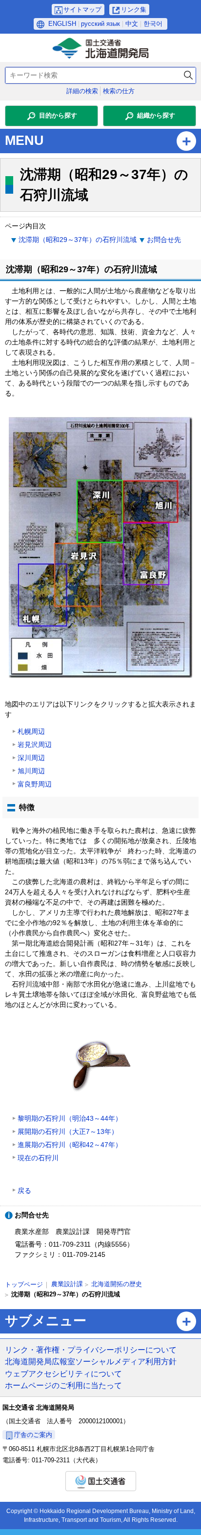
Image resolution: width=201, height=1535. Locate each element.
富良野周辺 (35, 784)
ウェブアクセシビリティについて (63, 1373)
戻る (24, 1190)
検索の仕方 (119, 91)
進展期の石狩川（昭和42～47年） (70, 1145)
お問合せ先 (164, 239)
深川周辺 (31, 758)
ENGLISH (62, 23)
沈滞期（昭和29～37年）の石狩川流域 (78, 239)
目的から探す (58, 115)
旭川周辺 (31, 771)
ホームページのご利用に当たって (63, 1385)
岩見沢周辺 (35, 744)
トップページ (24, 1284)
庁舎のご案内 (33, 1434)
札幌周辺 (31, 731)
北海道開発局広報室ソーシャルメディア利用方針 (91, 1361)
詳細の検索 (82, 91)
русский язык (100, 23)
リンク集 (133, 9)
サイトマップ (82, 9)
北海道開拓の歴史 (116, 1284)
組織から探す (156, 115)
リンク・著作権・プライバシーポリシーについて (91, 1349)
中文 (131, 23)
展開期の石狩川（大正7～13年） (68, 1131)
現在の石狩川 (38, 1158)
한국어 (152, 23)
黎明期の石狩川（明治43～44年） (70, 1118)
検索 (188, 75)
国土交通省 (100, 1481)
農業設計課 (67, 1284)
